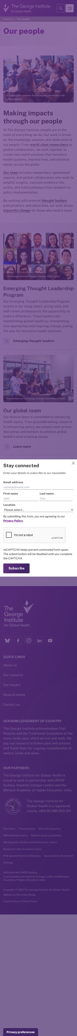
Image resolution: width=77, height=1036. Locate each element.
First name (10, 493)
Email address (13, 482)
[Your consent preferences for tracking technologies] (20, 1032)
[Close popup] (73, 463)
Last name (47, 493)
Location (9, 504)
